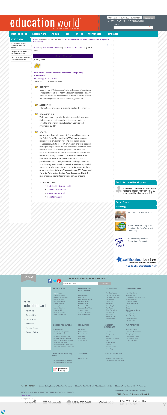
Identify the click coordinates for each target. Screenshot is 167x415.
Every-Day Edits (58, 299)
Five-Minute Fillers (59, 301)
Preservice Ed (82, 334)
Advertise (30, 324)
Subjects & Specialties (60, 342)
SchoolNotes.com (121, 390)
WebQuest (109, 303)
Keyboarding (110, 312)
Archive (60, 293)
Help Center (31, 319)
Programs (129, 306)
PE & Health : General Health (59, 186)
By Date (78, 47)
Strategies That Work (85, 308)
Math (107, 340)
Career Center (58, 329)
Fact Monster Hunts (132, 336)
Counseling (81, 329)
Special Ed (81, 336)
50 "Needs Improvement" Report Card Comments (139, 239)
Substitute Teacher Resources (63, 344)
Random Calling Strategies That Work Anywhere (55, 386)
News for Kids (57, 310)
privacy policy (138, 21)
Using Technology (111, 310)
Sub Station (81, 338)
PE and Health (110, 342)
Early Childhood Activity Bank (115, 360)
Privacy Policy (32, 332)
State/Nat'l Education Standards (63, 340)
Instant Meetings (131, 318)
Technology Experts (112, 306)
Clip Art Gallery (83, 295)
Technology (109, 349)
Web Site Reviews (84, 314)
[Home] (47, 23)
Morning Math (130, 320)
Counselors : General (56, 193)
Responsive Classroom (85, 306)
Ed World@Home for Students (63, 362)
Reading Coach (83, 303)
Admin (55, 34)
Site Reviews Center (51, 47)
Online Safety (110, 299)
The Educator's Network (137, 390)
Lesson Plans (39, 34)
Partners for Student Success (135, 297)
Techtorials (109, 314)
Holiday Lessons (58, 303)
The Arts (108, 332)
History (108, 336)
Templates (112, 34)
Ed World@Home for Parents (62, 360)
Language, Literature (112, 338)
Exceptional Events (132, 314)
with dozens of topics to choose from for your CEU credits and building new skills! (139, 190)
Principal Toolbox (131, 301)
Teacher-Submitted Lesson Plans (63, 347)
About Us (30, 311)
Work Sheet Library (59, 314)
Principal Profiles (131, 299)
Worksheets (94, 34)
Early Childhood (83, 332)
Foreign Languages (112, 334)
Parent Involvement (132, 303)
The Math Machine (111, 293)
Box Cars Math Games (60, 297)
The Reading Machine (113, 295)
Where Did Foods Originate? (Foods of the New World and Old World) (140, 228)
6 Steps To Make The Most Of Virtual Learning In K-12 (93, 386)
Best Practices (19, 34)
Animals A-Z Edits (131, 329)
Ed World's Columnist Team (62, 336)
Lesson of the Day (59, 308)
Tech (67, 34)
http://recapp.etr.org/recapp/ (46, 78)
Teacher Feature (83, 310)
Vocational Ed (82, 340)
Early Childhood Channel (61, 334)
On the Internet (110, 318)
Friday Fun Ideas (131, 340)
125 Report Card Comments (140, 212)
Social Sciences (111, 347)
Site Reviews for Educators (62, 338)
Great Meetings (131, 316)
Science (108, 344)
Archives (67, 47)
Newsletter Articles (59, 295)
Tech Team (109, 308)
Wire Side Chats (111, 316)
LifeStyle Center (83, 358)
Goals (128, 308)
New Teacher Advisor (85, 299)
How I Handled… (131, 293)
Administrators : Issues (57, 189)
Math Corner (82, 297)
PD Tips (79, 34)
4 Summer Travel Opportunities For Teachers (130, 386)
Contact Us (31, 315)
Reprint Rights (32, 328)
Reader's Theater (83, 301)
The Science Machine (112, 297)
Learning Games (58, 306)
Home (36, 47)
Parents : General (54, 197)
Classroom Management (61, 332)
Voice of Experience (84, 312)
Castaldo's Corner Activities (114, 358)
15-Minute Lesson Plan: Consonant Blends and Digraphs (18, 45)
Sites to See (109, 301)
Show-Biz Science (59, 312)
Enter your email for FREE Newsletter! (87, 278)
